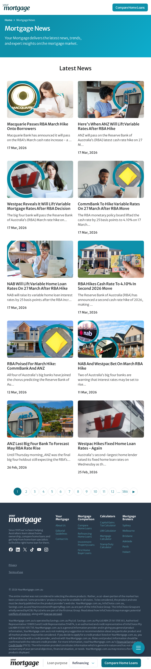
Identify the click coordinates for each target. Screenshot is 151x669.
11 (104, 492)
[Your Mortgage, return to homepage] (17, 7)
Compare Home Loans (130, 7)
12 (112, 492)
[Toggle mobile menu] (138, 648)
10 (95, 492)
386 (125, 492)
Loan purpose (57, 663)
